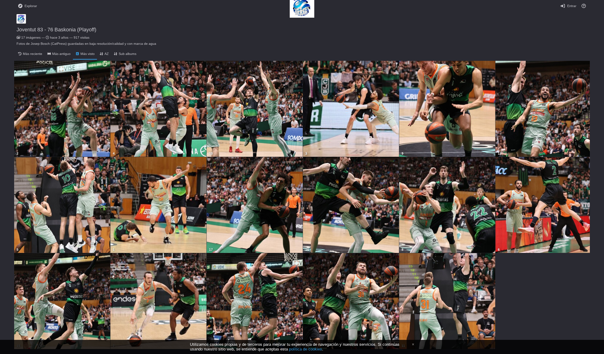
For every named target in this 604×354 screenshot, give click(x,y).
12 (500, 153)
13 (211, 153)
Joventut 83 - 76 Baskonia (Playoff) (56, 30)
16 (307, 249)
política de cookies (305, 349)
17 (211, 249)
